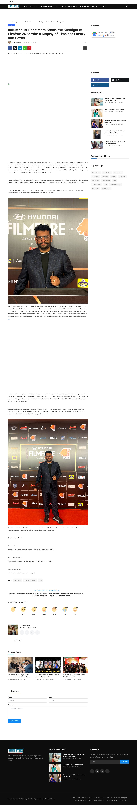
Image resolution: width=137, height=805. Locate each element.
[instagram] (102, 771)
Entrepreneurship (115, 184)
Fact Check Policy (98, 800)
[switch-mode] (127, 1)
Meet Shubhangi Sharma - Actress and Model (115, 121)
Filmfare (34, 580)
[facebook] (92, 771)
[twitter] (97, 771)
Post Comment (14, 721)
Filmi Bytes (105, 177)
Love (33, 614)
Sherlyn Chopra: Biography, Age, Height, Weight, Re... (115, 99)
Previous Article (42, 590)
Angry (54, 614)
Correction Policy (111, 800)
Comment (11, 705)
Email (51, 697)
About (89, 800)
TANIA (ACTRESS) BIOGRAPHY (114, 109)
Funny (44, 614)
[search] (127, 6)
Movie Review (96, 173)
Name (10, 697)
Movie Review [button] (84, 6)
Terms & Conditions (102, 798)
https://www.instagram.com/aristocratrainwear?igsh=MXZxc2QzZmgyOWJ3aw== (32, 549)
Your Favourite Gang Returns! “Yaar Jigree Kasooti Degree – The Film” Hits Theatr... (66, 595)
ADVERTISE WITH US (87, 798)
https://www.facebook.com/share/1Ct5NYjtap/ (21, 573)
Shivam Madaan (25, 625)
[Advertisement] (68, 15)
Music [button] (94, 6)
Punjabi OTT (95, 188)
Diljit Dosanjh (106, 180)
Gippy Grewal (118, 173)
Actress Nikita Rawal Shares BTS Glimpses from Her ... (115, 142)
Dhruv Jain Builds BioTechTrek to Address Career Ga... (115, 132)
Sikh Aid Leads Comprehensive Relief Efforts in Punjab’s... (74, 676)
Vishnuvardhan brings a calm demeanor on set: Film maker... (19, 676)
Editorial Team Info (80, 800)
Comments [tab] (15, 691)
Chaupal (113, 177)
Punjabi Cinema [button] (46, 6)
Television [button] (58, 6)
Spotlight (26, 580)
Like (13, 614)
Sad (65, 614)
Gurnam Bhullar (96, 184)
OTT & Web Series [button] (70, 6)
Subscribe (124, 762)
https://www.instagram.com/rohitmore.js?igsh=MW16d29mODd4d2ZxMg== (30, 561)
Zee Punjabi (95, 177)
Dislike (23, 614)
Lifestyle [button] (102, 6)
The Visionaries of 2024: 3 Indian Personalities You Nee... (47, 676)
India (114, 180)
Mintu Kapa (122, 177)
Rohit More (18, 580)
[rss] (107, 771)
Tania (105, 184)
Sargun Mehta (106, 188)
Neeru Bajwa (95, 180)
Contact (10, 2)
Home (25, 6)
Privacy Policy (123, 800)
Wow (75, 614)
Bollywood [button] (33, 6)
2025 (40, 580)
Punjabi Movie (107, 173)
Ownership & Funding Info (119, 798)
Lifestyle (16, 22)
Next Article (53, 590)
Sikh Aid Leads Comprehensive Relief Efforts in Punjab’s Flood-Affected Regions (28, 595)
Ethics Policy (76, 798)
